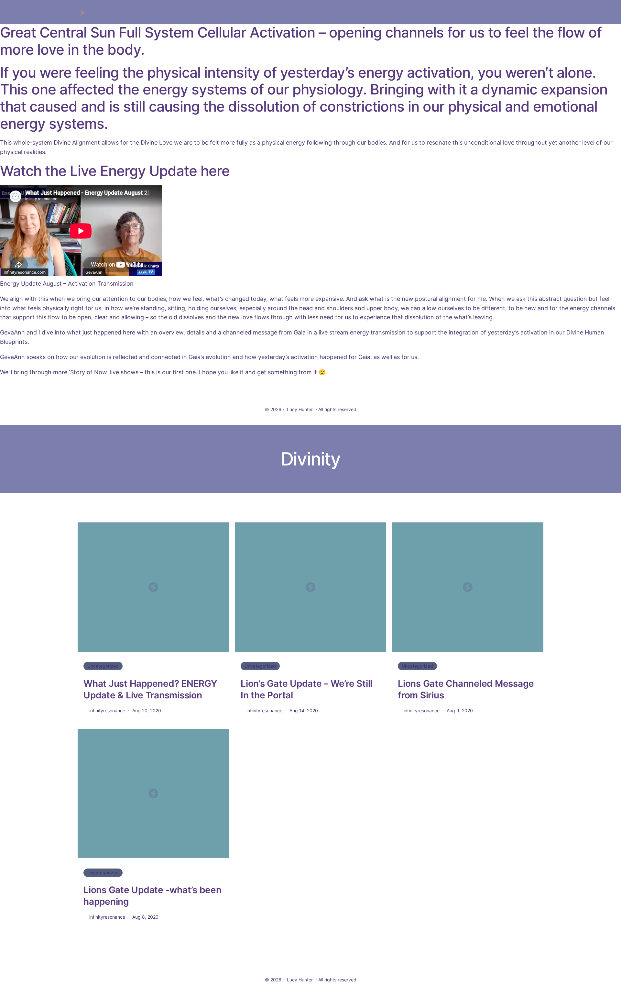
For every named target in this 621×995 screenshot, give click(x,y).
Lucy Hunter (300, 409)
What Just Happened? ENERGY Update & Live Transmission (150, 689)
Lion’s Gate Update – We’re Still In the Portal (306, 689)
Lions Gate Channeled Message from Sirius (466, 689)
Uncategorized (103, 666)
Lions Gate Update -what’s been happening (152, 895)
